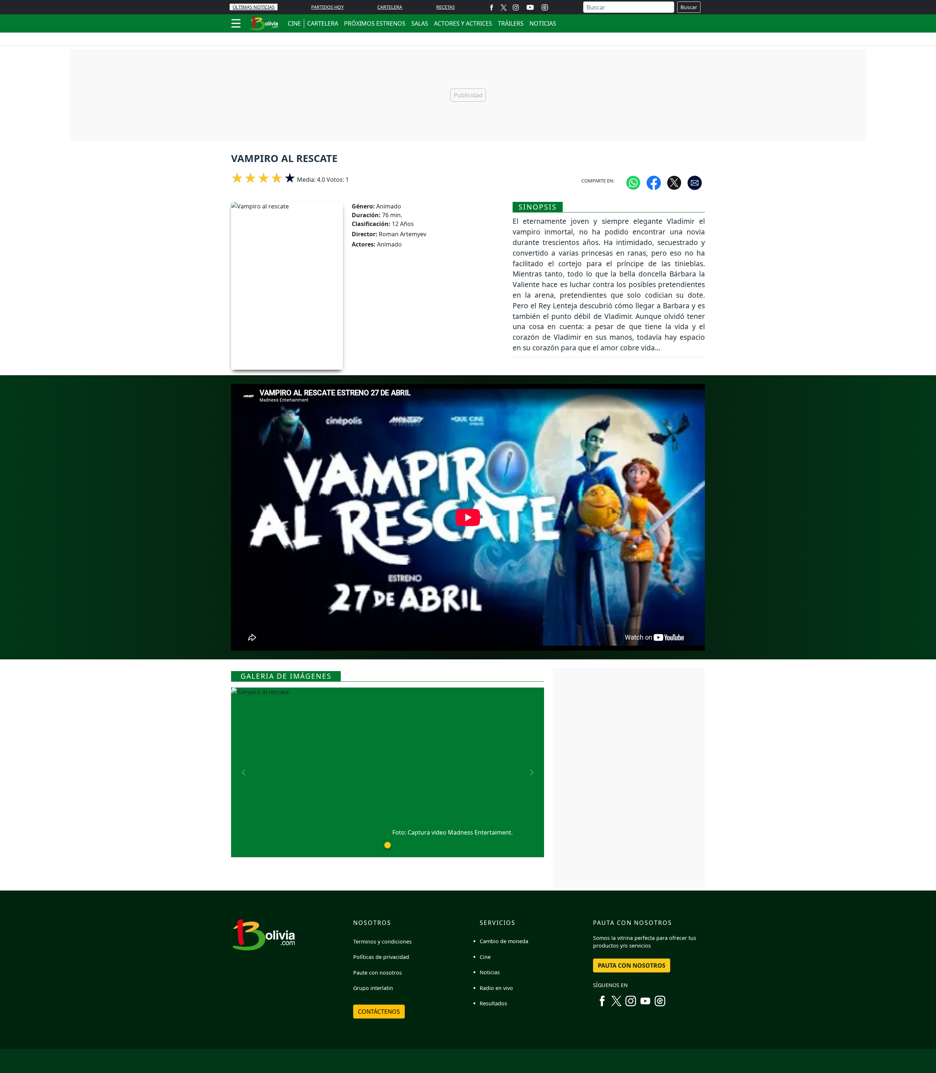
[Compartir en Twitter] (674, 182)
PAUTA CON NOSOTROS (631, 965)
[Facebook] (491, 7)
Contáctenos (379, 1012)
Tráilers (511, 23)
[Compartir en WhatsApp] (633, 182)
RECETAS (445, 7)
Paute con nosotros (377, 972)
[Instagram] (516, 7)
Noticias (542, 23)
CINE (294, 23)
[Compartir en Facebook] (653, 182)
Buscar (688, 7)
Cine (485, 956)
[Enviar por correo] (694, 182)
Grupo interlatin (373, 987)
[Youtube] (530, 7)
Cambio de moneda (504, 941)
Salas (419, 23)
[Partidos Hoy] (544, 7)
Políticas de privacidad (381, 956)
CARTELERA (389, 7)
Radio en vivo (496, 987)
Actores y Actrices (463, 23)
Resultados (493, 1003)
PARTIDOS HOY (327, 7)
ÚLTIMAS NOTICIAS (254, 7)
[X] (504, 7)
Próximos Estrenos (374, 23)
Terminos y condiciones (382, 941)
